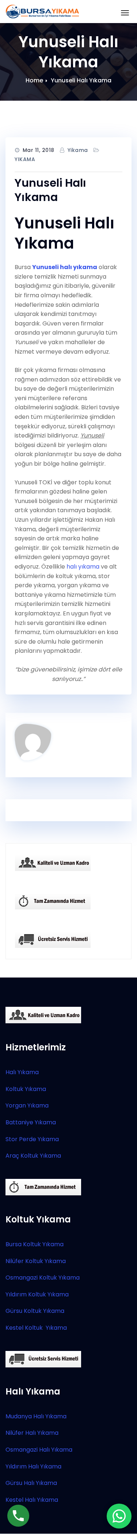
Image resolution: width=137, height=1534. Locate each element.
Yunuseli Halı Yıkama (81, 80)
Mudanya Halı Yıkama (35, 1416)
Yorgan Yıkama (27, 1105)
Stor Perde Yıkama (32, 1139)
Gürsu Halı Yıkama (31, 1483)
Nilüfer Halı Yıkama (31, 1433)
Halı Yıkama (22, 1072)
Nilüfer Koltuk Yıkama (35, 1261)
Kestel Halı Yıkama (31, 1500)
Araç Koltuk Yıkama (33, 1155)
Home (34, 80)
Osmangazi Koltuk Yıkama (42, 1277)
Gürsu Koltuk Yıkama (34, 1311)
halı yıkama (82, 566)
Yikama (78, 150)
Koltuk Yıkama (25, 1089)
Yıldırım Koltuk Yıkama (37, 1294)
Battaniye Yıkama (30, 1122)
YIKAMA (25, 159)
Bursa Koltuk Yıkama (34, 1244)
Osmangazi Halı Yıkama (38, 1449)
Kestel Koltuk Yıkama (36, 1327)
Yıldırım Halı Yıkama (33, 1466)
